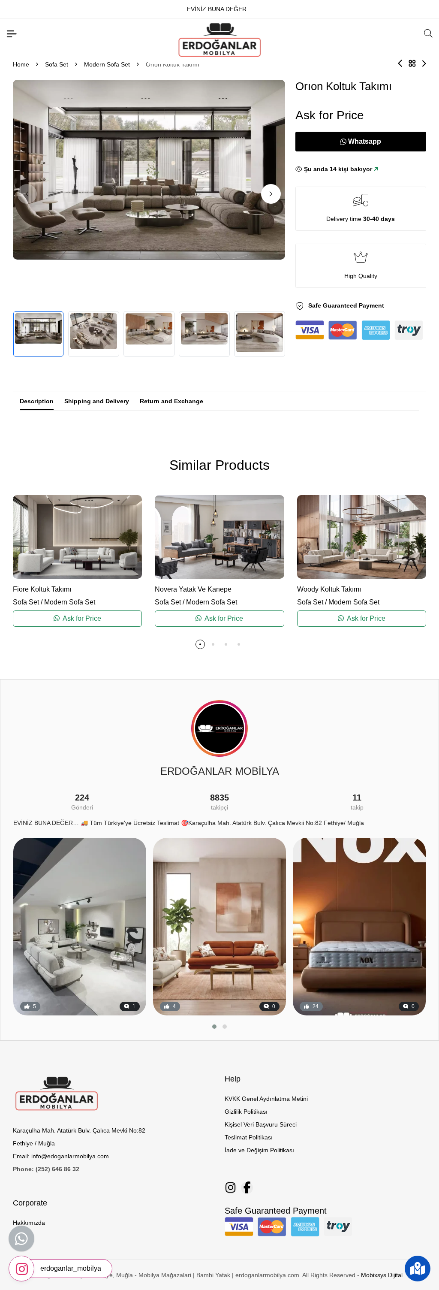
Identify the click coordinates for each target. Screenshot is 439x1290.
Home (21, 64)
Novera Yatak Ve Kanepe (193, 589)
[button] (271, 194)
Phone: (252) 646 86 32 (46, 1169)
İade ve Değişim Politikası (259, 1150)
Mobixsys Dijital (382, 1275)
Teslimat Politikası (249, 1137)
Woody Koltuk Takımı (329, 589)
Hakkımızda (29, 1222)
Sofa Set (56, 64)
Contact (23, 1235)
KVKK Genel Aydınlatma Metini (266, 1098)
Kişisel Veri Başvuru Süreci (261, 1124)
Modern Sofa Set (107, 64)
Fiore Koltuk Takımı (42, 589)
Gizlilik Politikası (246, 1111)
